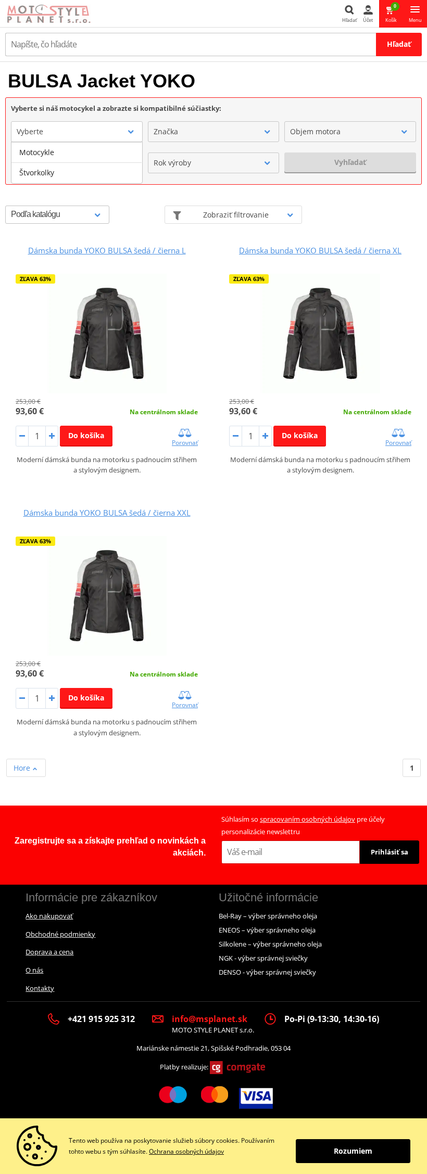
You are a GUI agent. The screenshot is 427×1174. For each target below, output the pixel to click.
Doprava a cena (49, 951)
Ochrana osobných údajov (186, 1151)
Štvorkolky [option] (36, 172)
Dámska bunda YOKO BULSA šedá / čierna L (107, 250)
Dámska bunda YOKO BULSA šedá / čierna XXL (107, 512)
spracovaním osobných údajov (307, 819)
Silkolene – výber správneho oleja (270, 944)
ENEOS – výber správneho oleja (267, 930)
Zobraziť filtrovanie (236, 215)
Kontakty (40, 988)
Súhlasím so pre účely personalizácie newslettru (303, 825)
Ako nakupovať (49, 916)
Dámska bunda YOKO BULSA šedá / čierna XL (320, 250)
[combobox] (77, 131)
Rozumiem (353, 1151)
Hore (23, 768)
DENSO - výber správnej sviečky (267, 972)
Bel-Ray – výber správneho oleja (268, 916)
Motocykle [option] (36, 152)
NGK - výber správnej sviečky (263, 958)
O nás (34, 970)
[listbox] (77, 163)
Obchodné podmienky (60, 934)
